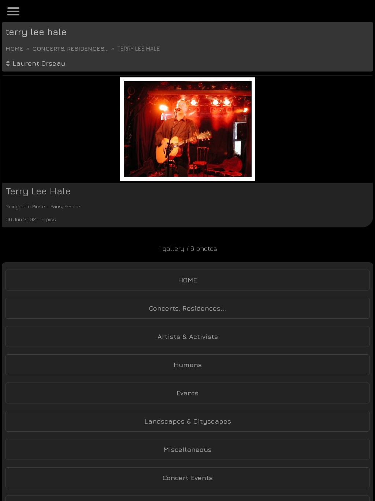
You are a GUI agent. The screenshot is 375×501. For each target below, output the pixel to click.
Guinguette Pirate (31, 206)
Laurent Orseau (38, 63)
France (93, 206)
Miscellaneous (187, 449)
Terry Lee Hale (38, 191)
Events (187, 393)
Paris (72, 206)
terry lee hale (36, 32)
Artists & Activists (187, 336)
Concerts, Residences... (70, 48)
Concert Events (188, 478)
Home (14, 48)
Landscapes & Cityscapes (187, 421)
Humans (188, 365)
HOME (187, 280)
